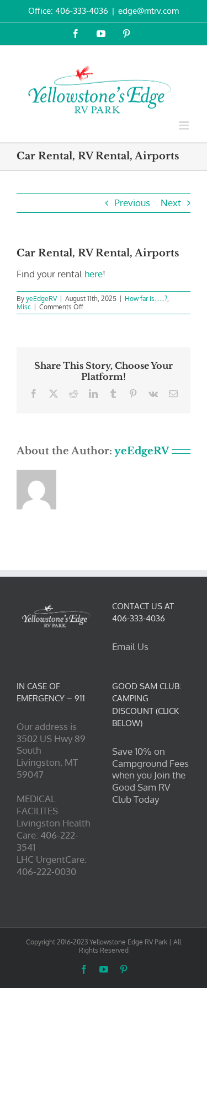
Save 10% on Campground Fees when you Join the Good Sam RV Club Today (150, 775)
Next (171, 202)
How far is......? (146, 298)
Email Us (130, 646)
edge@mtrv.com (148, 11)
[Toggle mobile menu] (184, 125)
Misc (24, 307)
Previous (132, 202)
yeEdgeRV (41, 298)
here (93, 274)
